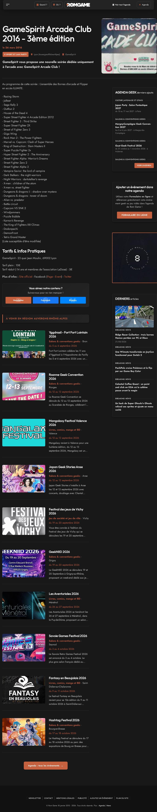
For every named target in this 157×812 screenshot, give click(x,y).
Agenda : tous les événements (45, 766)
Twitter (67, 277)
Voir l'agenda (144, 165)
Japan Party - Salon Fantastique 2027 (131, 106)
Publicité (82, 798)
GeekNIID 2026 (59, 552)
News (109, 805)
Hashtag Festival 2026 (64, 720)
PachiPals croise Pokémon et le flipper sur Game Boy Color (133, 369)
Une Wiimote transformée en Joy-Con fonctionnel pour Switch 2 (134, 353)
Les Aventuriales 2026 (64, 594)
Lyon (36, 54)
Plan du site (122, 798)
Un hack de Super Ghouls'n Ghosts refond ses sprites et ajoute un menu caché (134, 406)
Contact (48, 798)
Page (50, 277)
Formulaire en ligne (134, 215)
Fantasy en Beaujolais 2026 (67, 678)
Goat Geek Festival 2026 (128, 145)
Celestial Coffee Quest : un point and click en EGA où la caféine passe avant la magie (132, 387)
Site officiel (25, 277)
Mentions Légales (65, 798)
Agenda (102, 805)
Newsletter (35, 798)
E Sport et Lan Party (15, 54)
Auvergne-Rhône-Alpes (49, 54)
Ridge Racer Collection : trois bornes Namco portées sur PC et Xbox (134, 336)
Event (58, 277)
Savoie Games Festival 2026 (68, 636)
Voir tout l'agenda (122, 4)
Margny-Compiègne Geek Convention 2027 (133, 125)
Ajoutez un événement (101, 798)
